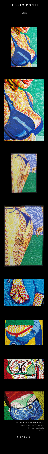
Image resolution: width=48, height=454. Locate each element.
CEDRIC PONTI (24, 5)
